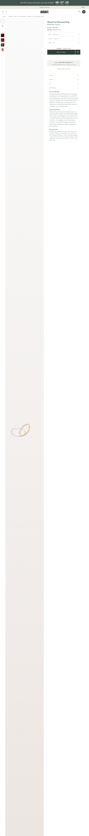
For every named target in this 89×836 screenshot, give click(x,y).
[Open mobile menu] (2, 11)
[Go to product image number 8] (2, 40)
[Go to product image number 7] (2, 35)
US (83, 7)
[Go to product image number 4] (2, 30)
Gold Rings (22, 16)
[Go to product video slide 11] (2, 26)
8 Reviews (57, 24)
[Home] (44, 11)
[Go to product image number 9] (2, 45)
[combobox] (63, 34)
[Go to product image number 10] (2, 49)
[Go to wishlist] (79, 12)
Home (10, 16)
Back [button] (4, 16)
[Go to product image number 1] (2, 21)
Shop (15, 16)
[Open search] (7, 11)
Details (67, 68)
